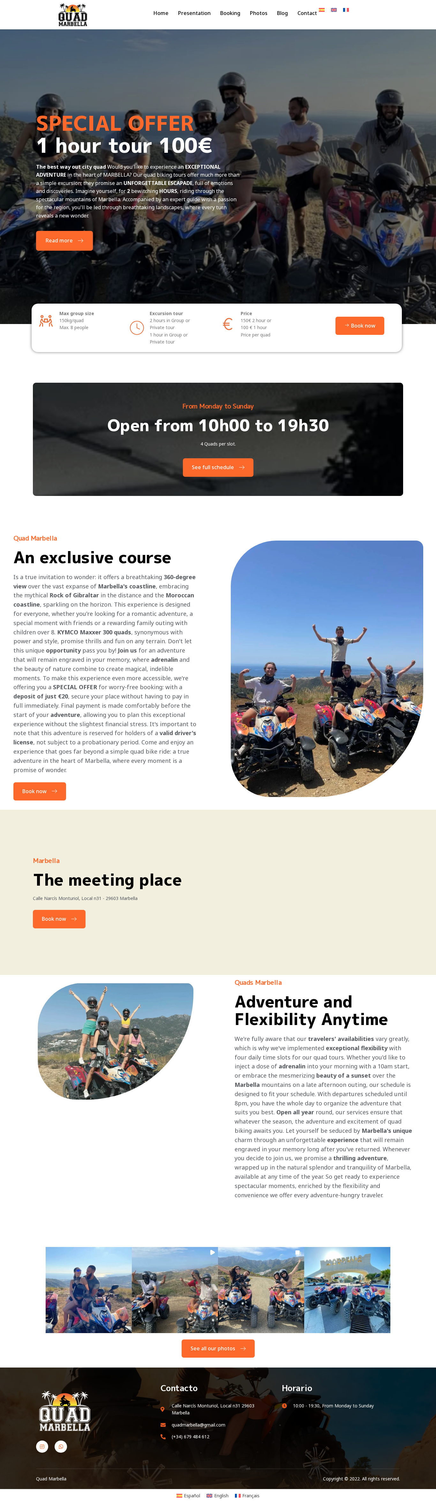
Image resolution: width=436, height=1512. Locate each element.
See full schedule (213, 467)
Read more (59, 240)
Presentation (194, 13)
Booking (230, 13)
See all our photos (213, 1348)
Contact (307, 13)
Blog (282, 13)
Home (161, 13)
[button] (89, 1290)
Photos (258, 13)
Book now (34, 791)
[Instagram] (42, 1447)
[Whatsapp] (61, 1447)
